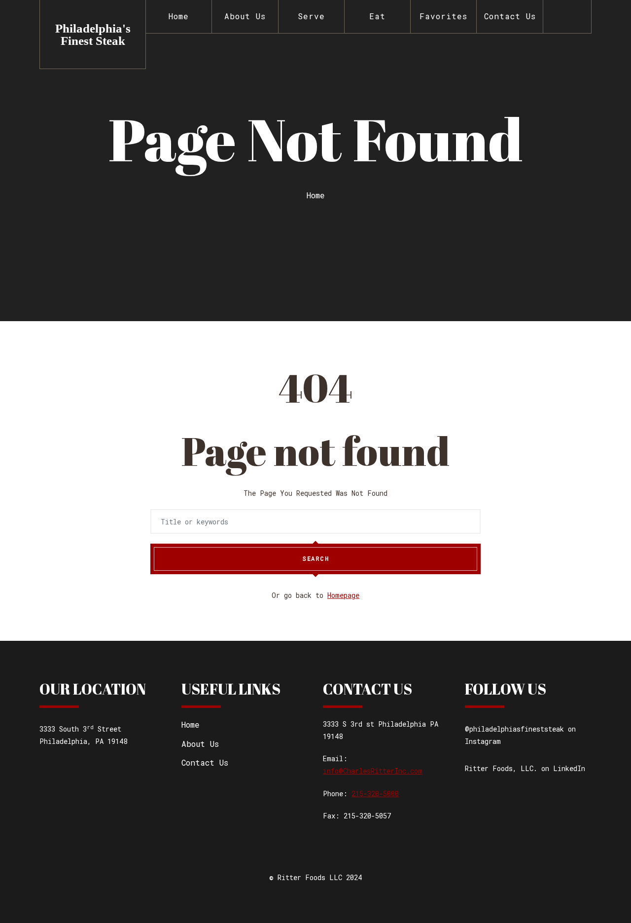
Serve (311, 16)
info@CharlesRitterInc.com (372, 770)
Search (315, 558)
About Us (245, 16)
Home (179, 16)
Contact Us (510, 16)
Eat (377, 16)
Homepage (343, 595)
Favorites (443, 16)
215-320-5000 (375, 793)
